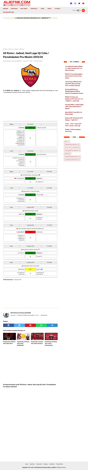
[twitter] (19, 325)
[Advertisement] (30, 33)
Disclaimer (51, 464)
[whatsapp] (41, 325)
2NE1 (67, 141)
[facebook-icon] (71, 3)
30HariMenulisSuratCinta (72, 144)
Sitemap (45, 464)
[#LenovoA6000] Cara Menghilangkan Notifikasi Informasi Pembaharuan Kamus (74, 91)
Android (67, 153)
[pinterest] (30, 325)
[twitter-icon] (79, 3)
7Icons (68, 147)
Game (42, 8)
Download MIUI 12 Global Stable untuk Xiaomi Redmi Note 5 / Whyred (74, 106)
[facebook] (8, 325)
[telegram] (52, 325)
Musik (49, 8)
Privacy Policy (59, 464)
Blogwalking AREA (8, 12)
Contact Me (39, 464)
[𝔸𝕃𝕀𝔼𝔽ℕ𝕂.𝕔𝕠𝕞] (18, 3)
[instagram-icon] (75, 3)
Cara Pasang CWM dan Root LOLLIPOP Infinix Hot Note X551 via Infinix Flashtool (73, 83)
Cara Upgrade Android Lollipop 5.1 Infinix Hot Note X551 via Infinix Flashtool (73, 68)
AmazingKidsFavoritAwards (72, 150)
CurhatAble (14, 8)
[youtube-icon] (83, 3)
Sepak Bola (34, 8)
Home (26, 464)
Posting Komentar (38, 61)
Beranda (5, 8)
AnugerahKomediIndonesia (72, 159)
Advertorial (76, 147)
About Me (32, 464)
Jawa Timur (23, 8)
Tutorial (57, 8)
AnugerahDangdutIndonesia (72, 156)
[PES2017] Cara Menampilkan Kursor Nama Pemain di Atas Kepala (73, 76)
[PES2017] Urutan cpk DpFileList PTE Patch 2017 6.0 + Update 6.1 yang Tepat (74, 99)
